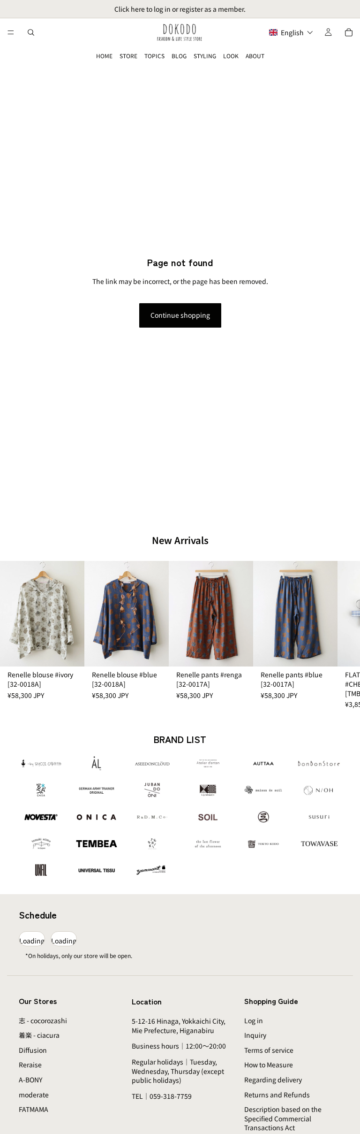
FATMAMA (33, 1109)
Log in (253, 1020)
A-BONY (30, 1079)
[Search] (31, 32)
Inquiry (255, 1035)
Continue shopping (180, 315)
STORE (128, 56)
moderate (34, 1094)
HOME (104, 56)
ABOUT (255, 56)
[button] (291, 32)
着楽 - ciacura (39, 1035)
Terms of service (268, 1050)
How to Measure (268, 1064)
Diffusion (33, 1050)
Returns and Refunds (277, 1094)
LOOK (231, 56)
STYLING (205, 56)
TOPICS (154, 56)
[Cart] (348, 32)
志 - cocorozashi (43, 1020)
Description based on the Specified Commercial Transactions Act (283, 1118)
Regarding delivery (273, 1079)
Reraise (30, 1064)
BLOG (179, 56)
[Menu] (11, 32)
